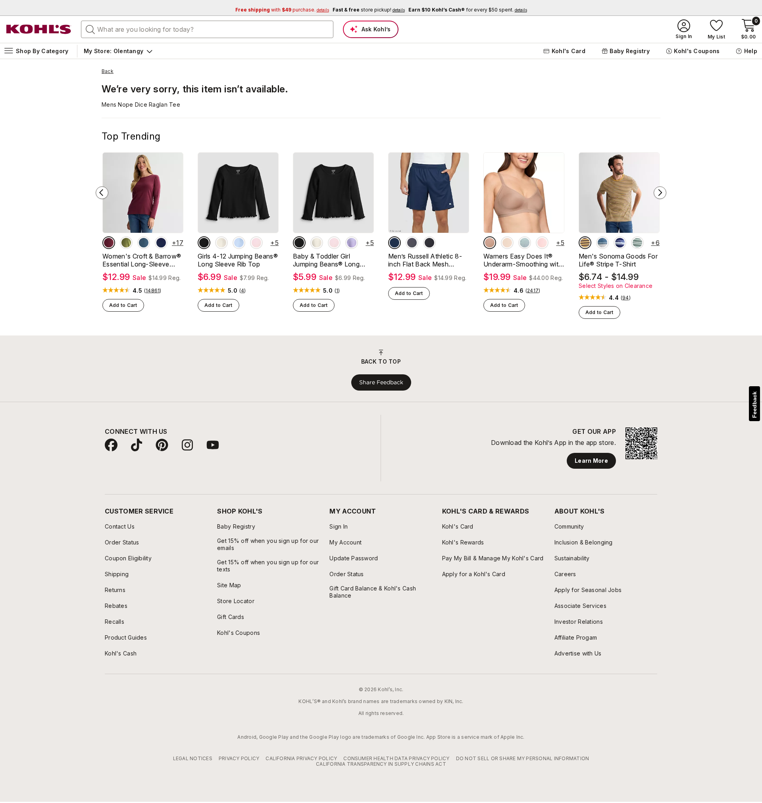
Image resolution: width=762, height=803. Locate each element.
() (153, 290)
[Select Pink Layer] (256, 242)
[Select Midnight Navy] (394, 242)
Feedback (754, 404)
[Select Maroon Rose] (108, 242)
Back (108, 71)
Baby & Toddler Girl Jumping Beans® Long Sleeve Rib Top (326, 260)
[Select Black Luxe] (204, 242)
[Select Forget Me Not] (524, 242)
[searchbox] (207, 29)
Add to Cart (123, 305)
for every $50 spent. (467, 10)
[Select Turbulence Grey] (412, 242)
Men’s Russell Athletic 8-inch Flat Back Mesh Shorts (425, 260)
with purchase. (282, 10)
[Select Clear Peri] (239, 242)
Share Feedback (381, 382)
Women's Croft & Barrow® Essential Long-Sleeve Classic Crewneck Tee (141, 260)
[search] (90, 29)
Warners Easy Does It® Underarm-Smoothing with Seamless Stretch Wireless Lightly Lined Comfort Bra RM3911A (523, 260)
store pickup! (369, 10)
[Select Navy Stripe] (620, 242)
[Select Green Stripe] (637, 242)
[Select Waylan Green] (126, 242)
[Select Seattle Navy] (161, 242)
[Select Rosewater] (542, 242)
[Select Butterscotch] (507, 242)
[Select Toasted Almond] (489, 242)
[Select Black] (429, 242)
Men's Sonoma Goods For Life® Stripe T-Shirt (618, 260)
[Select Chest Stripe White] (602, 242)
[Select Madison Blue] (143, 242)
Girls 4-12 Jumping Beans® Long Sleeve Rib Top (238, 260)
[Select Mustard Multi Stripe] (585, 242)
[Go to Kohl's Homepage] (38, 29)
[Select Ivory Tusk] (221, 242)
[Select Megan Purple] (351, 242)
